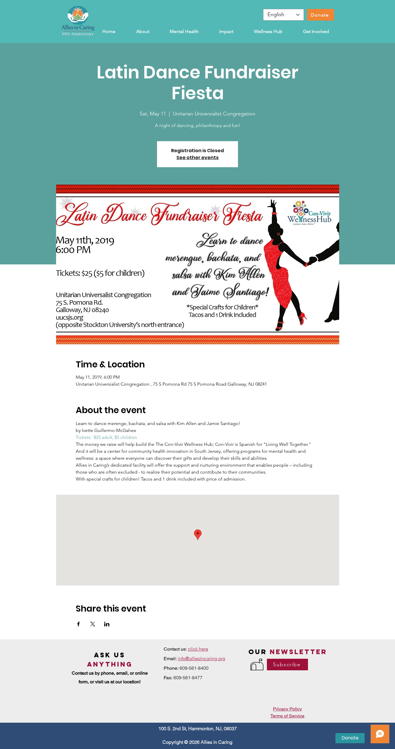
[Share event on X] (92, 624)
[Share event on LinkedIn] (107, 624)
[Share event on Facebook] (78, 624)
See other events (197, 157)
